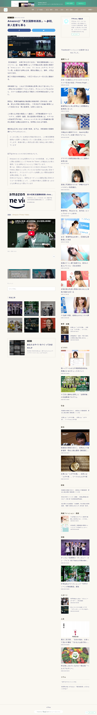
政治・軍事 (49, 9)
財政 (56, 9)
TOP (33, 9)
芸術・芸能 (10, 17)
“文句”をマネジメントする (68, 682)
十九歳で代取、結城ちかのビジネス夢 (75, 315)
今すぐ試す (70, 3)
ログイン (81, 3)
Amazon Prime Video (21, 215)
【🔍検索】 (40, 9)
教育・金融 (69, 9)
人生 (76, 9)
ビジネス (83, 9)
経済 (62, 9)
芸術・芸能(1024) (12, 251)
